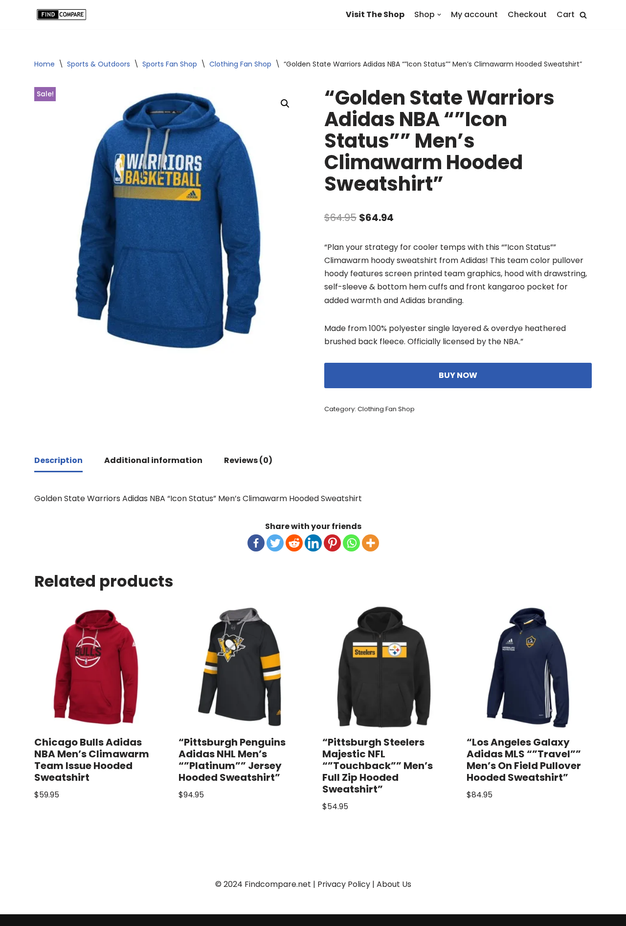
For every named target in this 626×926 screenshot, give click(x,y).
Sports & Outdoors (98, 64)
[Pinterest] (332, 542)
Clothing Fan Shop (240, 64)
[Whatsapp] (351, 542)
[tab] (58, 461)
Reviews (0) (248, 460)
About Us (394, 884)
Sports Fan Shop (169, 64)
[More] (370, 542)
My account (474, 14)
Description (58, 460)
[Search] (583, 15)
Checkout (527, 14)
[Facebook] (256, 542)
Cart (566, 14)
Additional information (153, 460)
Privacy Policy (343, 884)
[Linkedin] (313, 542)
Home (44, 64)
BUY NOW (458, 375)
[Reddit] (294, 542)
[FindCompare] (63, 15)
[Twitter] (275, 542)
